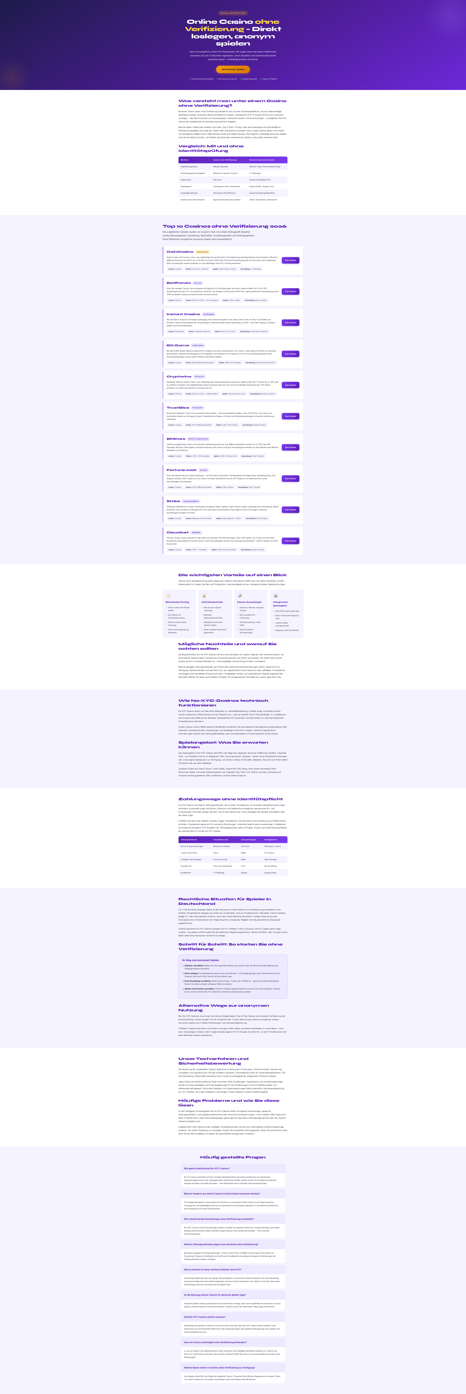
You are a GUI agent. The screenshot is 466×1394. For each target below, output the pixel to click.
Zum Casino (290, 260)
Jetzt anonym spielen (233, 69)
